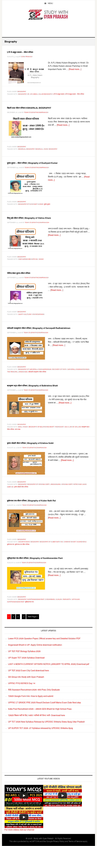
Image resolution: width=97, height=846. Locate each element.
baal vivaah (23, 427)
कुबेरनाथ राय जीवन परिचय (22, 544)
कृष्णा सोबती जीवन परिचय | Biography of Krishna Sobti (30, 443)
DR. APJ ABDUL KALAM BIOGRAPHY (39, 94)
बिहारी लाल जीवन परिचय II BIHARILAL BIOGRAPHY (29, 107)
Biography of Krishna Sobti (38, 484)
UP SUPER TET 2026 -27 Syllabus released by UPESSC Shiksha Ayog (40, 728)
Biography (21, 91)
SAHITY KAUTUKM (24, 314)
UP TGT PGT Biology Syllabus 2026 (24, 651)
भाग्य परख (17, 429)
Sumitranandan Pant (15, 602)
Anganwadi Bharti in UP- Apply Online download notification (35, 644)
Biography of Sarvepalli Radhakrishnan (34, 369)
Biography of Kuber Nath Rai (51, 542)
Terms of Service (75, 841)
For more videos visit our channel (19, 829)
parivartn (67, 599)
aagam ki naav (24, 542)
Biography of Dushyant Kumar (30, 204)
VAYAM (41, 259)
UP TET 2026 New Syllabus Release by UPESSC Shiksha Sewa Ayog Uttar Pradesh (46, 721)
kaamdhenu (81, 542)
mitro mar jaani (79, 484)
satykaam (76, 599)
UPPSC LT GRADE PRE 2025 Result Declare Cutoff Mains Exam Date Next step (44, 702)
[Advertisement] (48, 28)
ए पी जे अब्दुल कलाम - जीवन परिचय (74, 94)
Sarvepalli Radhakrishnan (78, 369)
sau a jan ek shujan (72, 427)
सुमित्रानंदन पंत (29, 602)
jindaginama (55, 484)
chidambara (50, 599)
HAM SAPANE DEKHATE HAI (28, 259)
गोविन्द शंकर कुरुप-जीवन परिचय (18, 273)
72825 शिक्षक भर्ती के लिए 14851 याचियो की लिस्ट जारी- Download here (36, 715)
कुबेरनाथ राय (10, 544)
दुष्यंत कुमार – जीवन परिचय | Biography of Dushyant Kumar (32, 162)
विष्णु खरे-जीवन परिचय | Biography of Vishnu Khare (29, 217)
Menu (50, 3)
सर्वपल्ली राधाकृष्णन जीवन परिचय (37, 372)
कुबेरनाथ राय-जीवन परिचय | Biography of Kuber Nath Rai (31, 500)
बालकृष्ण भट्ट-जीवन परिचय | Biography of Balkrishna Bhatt (32, 385)
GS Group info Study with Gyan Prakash (26, 676)
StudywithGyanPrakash (48, 14)
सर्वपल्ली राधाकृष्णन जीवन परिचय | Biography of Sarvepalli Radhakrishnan (38, 328)
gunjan (59, 599)
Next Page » (33, 617)
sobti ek (10, 487)
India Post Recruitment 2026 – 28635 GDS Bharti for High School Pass (39, 708)
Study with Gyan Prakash (44, 838)
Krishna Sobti (66, 484)
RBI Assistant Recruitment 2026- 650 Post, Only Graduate (34, 689)
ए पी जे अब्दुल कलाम (58, 94)
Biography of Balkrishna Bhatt (41, 427)
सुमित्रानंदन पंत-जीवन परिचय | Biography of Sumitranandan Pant (35, 558)
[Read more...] (75, 69)
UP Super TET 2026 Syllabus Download (26, 657)
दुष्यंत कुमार (47, 204)
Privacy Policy (59, 841)
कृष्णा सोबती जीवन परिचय (21, 487)
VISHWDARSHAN (38, 314)
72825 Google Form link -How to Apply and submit (30, 696)
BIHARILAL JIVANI (41, 149)
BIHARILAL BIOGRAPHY (26, 149)
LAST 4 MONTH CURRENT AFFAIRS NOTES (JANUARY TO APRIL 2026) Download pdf (48, 664)
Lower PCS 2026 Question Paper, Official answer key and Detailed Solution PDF (44, 638)
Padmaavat (59, 427)
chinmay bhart (70, 542)
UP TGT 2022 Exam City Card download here (28, 670)
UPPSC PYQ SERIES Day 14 (21, 683)
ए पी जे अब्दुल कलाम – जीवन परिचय (20, 52)
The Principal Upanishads (17, 372)
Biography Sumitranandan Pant (31, 599)
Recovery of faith (59, 369)
